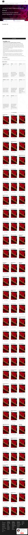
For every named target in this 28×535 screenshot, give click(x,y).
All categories (6, 3)
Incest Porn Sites (13, 195)
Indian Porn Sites (21, 195)
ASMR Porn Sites (5, 397)
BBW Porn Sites (21, 330)
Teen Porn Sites (13, 330)
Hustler (8, 524)
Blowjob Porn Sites (14, 276)
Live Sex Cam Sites (14, 128)
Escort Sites (13, 114)
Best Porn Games (5, 248)
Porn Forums (13, 155)
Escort (12, 506)
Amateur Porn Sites (6, 141)
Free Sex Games (21, 141)
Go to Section (6, 125)
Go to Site (6, 76)
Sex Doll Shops (5, 330)
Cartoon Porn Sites (6, 343)
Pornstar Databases (22, 276)
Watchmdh (13, 524)
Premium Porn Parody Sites (21, 465)
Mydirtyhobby (14, 525)
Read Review (6, 75)
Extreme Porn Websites (21, 235)
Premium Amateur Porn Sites (21, 249)
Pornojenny (18, 525)
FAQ (22, 524)
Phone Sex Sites (5, 492)
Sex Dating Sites (13, 248)
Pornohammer (19, 524)
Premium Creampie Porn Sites (14, 370)
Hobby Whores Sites (6, 290)
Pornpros (8, 529)
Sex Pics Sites (13, 424)
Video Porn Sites (5, 410)
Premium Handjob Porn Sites (5, 465)
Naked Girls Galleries (20, 263)
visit (14, 38)
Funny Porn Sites (21, 410)
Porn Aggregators (5, 128)
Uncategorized (21, 506)
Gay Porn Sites (21, 492)
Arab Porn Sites (13, 397)
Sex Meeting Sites (21, 290)
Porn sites (13, 529)
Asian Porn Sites (21, 114)
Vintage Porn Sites (22, 397)
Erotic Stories (5, 438)
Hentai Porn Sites (21, 128)
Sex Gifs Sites (21, 383)
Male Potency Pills (13, 478)
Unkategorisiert (5, 506)
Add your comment (6, 59)
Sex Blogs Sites (21, 343)
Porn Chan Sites (13, 343)
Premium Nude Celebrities (21, 479)
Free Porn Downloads (20, 424)
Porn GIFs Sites (21, 438)
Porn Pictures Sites (6, 155)
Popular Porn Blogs (14, 383)
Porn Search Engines (4, 263)
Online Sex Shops (12, 3)
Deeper (8, 525)
